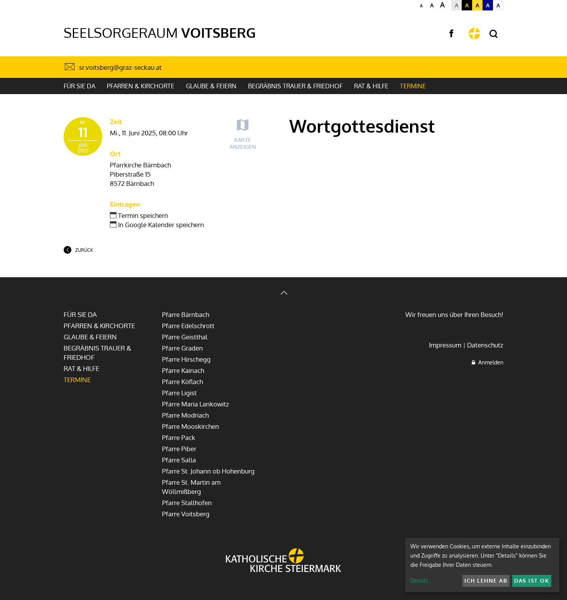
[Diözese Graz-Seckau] (283, 561)
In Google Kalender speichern (160, 225)
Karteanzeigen (243, 143)
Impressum (445, 345)
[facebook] (451, 34)
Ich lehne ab (485, 580)
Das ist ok (531, 580)
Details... (421, 580)
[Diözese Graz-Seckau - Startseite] (474, 33)
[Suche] (493, 34)
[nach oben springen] (283, 293)
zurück (84, 250)
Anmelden (489, 362)
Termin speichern (142, 215)
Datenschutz (485, 345)
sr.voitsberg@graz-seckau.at (120, 67)
